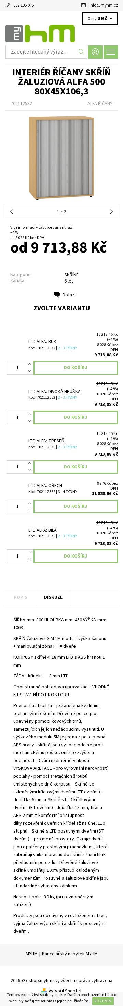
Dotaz (68, 295)
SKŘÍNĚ (71, 275)
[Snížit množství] (30, 371)
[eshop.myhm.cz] (61, 33)
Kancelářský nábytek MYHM (70, 953)
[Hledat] (81, 52)
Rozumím (103, 1001)
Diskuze (53, 597)
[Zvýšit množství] (30, 364)
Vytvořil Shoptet (65, 991)
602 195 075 (23, 5)
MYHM (32, 953)
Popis (20, 597)
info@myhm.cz (104, 5)
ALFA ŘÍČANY (99, 103)
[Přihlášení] (95, 52)
